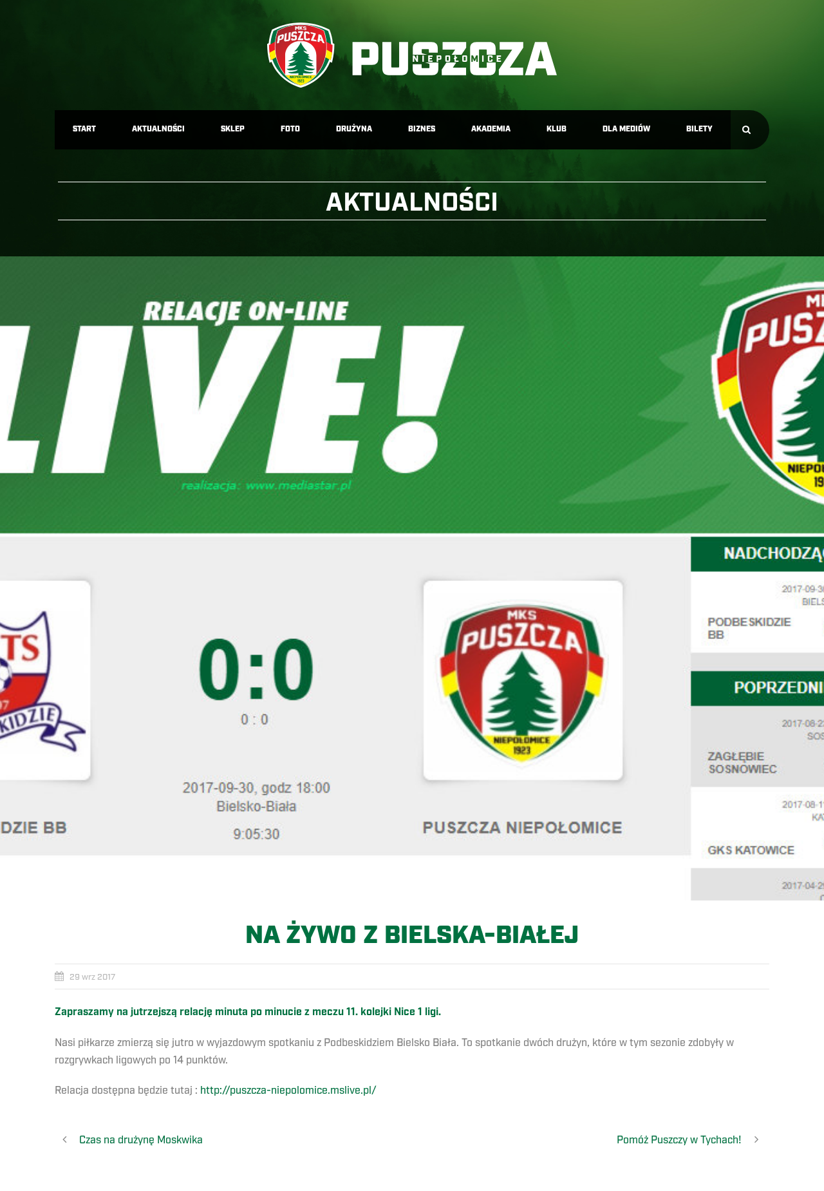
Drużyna (354, 129)
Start (84, 129)
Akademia (490, 129)
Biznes (421, 129)
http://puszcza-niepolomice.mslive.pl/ (288, 1090)
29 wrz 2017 (92, 977)
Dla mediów (626, 129)
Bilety (699, 129)
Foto (290, 129)
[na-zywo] (412, 578)
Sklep (233, 129)
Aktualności (158, 129)
